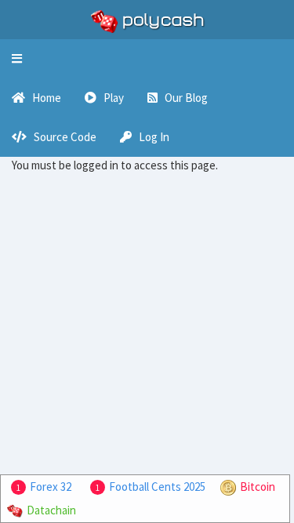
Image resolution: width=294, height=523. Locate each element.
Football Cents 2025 (157, 486)
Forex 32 (50, 486)
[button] (17, 58)
